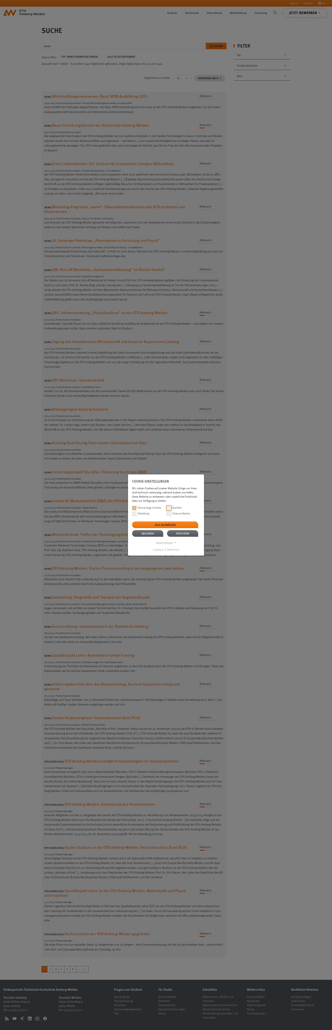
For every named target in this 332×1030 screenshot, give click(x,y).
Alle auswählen (165, 525)
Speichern (182, 533)
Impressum (158, 550)
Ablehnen (147, 533)
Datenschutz (173, 550)
